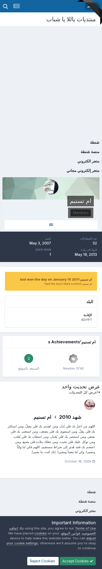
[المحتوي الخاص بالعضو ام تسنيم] (51, 225)
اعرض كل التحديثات (84, 392)
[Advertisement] (51, 79)
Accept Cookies (76, 561)
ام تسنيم (42, 417)
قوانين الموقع (70, 533)
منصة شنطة (90, 151)
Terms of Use (85, 528)
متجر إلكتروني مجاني (83, 170)
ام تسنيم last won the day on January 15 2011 (56, 279)
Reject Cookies (43, 561)
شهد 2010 (70, 417)
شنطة (95, 142)
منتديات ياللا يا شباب (71, 19)
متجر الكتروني (88, 161)
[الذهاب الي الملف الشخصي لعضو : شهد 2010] (89, 404)
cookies (40, 533)
